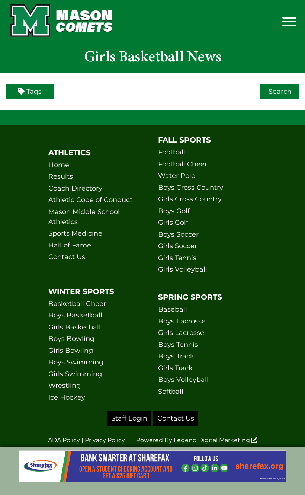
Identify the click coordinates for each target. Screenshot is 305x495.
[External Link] (152, 470)
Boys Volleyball (183, 380)
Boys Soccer (178, 234)
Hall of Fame (69, 245)
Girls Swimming (75, 374)
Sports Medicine (75, 233)
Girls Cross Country (190, 199)
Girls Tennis (177, 258)
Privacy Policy (105, 440)
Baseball (172, 309)
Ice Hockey (66, 397)
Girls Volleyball (182, 269)
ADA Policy (64, 440)
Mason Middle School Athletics (84, 217)
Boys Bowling (71, 339)
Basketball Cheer (77, 304)
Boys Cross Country (190, 187)
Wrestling (64, 385)
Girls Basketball (74, 327)
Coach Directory (75, 188)
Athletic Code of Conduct (90, 200)
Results (60, 176)
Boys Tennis (178, 345)
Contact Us (66, 257)
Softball (170, 391)
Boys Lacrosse (182, 321)
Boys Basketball (75, 315)
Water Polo (176, 176)
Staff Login (129, 418)
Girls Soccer (177, 246)
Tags (34, 91)
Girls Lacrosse (181, 333)
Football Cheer (182, 164)
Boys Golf (174, 211)
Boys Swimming (75, 362)
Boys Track (176, 356)
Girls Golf (173, 222)
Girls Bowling (70, 350)
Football (171, 152)
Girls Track (175, 368)
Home (58, 165)
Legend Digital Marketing (212, 440)
